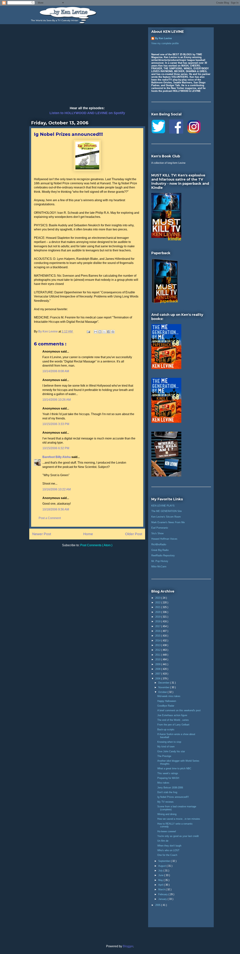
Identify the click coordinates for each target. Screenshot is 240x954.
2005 (158, 905)
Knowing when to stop (169, 741)
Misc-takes (163, 782)
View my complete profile (165, 43)
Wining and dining (166, 814)
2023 (158, 597)
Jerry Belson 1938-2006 (170, 787)
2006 (158, 678)
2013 (158, 645)
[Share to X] (104, 332)
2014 (158, 640)
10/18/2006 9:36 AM (55, 509)
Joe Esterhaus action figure (172, 715)
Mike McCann (158, 566)
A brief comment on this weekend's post (179, 710)
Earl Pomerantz (159, 527)
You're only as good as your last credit (178, 836)
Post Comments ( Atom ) (96, 545)
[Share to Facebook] (108, 332)
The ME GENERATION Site (166, 511)
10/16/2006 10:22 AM (56, 489)
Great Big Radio (160, 550)
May (161, 880)
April (161, 884)
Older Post (133, 534)
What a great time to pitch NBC (174, 768)
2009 (158, 664)
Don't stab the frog (167, 792)
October (163, 692)
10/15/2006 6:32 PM (55, 448)
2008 (158, 669)
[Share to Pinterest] (113, 332)
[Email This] (96, 332)
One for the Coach (167, 855)
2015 (158, 635)
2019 (158, 616)
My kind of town (166, 746)
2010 (158, 659)
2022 (158, 602)
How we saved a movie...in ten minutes (178, 818)
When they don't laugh (169, 845)
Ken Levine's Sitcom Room (166, 516)
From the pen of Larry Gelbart (173, 724)
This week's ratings (167, 773)
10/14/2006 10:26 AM (56, 399)
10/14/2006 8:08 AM (55, 371)
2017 (158, 626)
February (163, 894)
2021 (158, 607)
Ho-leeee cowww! (166, 831)
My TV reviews (165, 801)
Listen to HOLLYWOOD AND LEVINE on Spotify (87, 113)
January (163, 899)
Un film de (162, 840)
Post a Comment (50, 518)
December (164, 682)
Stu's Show (157, 533)
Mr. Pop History (159, 561)
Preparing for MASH (168, 778)
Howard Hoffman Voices (164, 538)
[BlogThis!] (100, 332)
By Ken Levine (163, 38)
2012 (158, 649)
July (161, 870)
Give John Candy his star (171, 751)
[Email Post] (88, 331)
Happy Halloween (166, 701)
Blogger (128, 946)
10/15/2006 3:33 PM (55, 424)
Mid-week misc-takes (168, 696)
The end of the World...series (173, 720)
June (161, 875)
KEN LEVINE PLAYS (163, 505)
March (162, 889)
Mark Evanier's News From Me (168, 522)
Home (88, 534)
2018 (158, 621)
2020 (158, 612)
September (164, 861)
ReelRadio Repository (163, 555)
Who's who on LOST (168, 850)
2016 (158, 631)
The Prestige (164, 756)
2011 (158, 654)
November (164, 687)
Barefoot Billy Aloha (56, 457)
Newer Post (41, 534)
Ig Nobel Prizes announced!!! (173, 797)
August (162, 865)
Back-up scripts (165, 729)
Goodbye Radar (165, 705)
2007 (158, 673)
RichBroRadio (158, 544)
